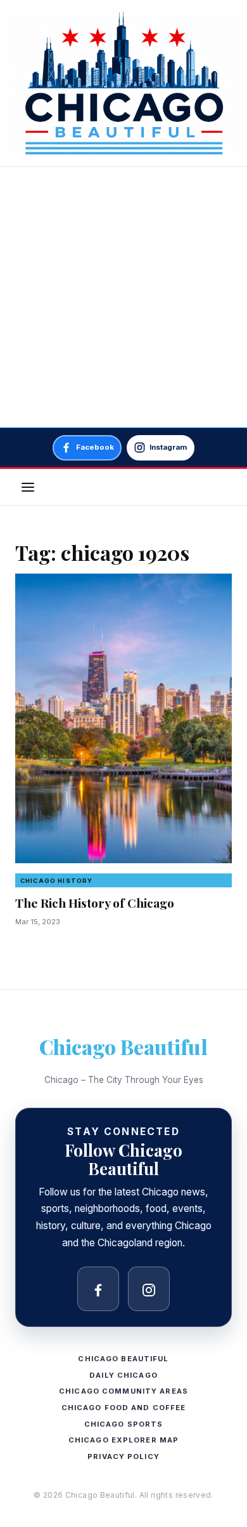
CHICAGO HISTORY (56, 880)
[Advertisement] (123, 297)
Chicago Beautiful (123, 1046)
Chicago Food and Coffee (123, 1407)
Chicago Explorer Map (123, 1440)
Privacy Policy (123, 1456)
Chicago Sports (123, 1424)
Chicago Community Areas (123, 1391)
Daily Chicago (123, 1375)
